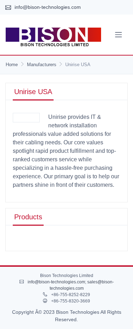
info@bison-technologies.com (48, 7)
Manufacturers (41, 64)
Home (12, 64)
